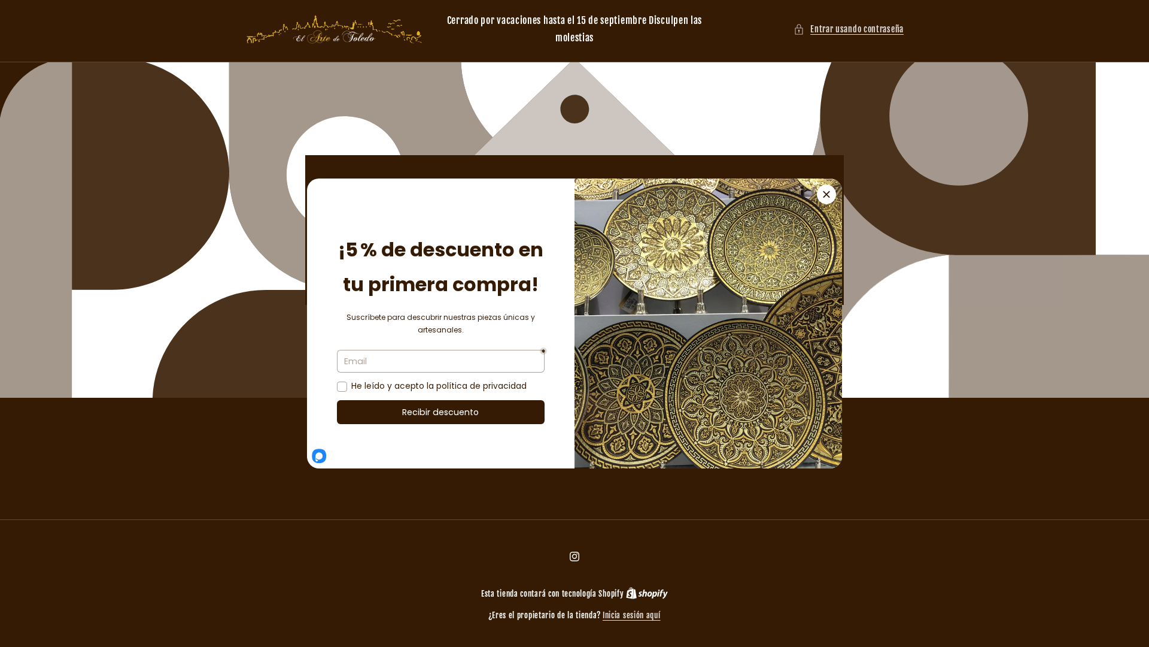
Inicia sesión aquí (632, 615)
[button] (849, 29)
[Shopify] (647, 593)
